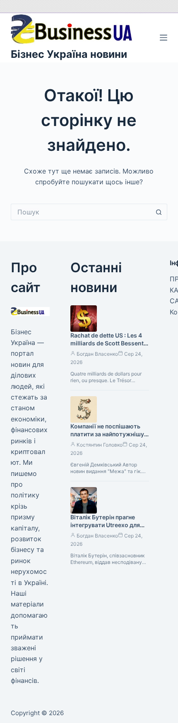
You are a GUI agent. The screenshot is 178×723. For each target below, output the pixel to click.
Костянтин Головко (100, 445)
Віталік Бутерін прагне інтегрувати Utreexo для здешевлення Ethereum (105, 525)
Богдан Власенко (97, 354)
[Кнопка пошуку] (159, 212)
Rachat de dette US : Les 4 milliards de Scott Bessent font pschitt (107, 343)
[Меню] (163, 37)
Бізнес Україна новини (69, 54)
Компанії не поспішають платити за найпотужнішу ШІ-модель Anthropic (107, 434)
